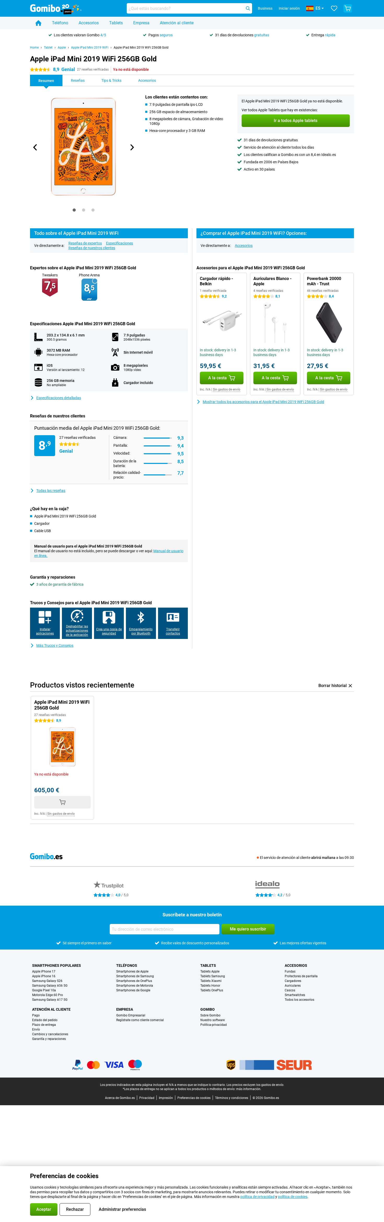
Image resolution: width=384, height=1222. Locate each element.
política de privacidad (257, 1197)
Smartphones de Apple (132, 971)
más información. (248, 1089)
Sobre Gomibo (210, 1015)
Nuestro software (212, 1020)
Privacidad (146, 1098)
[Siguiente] (131, 147)
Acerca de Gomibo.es (120, 1098)
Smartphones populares (56, 965)
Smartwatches (295, 995)
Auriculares (293, 985)
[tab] (74, 210)
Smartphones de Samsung (135, 976)
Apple (62, 47)
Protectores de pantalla (301, 976)
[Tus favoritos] (334, 8)
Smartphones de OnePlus (134, 981)
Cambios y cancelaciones (50, 1034)
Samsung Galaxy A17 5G (49, 1000)
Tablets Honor (210, 985)
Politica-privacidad (213, 1025)
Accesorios (89, 22)
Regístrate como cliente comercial (140, 1020)
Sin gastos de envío (226, 389)
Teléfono (60, 22)
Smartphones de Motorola (134, 985)
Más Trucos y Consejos (54, 645)
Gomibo (207, 1009)
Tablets (116, 22)
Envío (36, 1029)
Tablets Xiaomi (211, 981)
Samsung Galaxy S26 (47, 981)
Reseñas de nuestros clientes (91, 248)
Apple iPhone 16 (43, 976)
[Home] (38, 23)
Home (34, 47)
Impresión (166, 1098)
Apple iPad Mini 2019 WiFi (89, 47)
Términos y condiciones (231, 1098)
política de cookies (292, 1197)
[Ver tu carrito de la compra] (347, 8)
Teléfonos (126, 965)
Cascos (290, 990)
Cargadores (293, 981)
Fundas (290, 971)
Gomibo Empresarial (130, 1015)
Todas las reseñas (50, 490)
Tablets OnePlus (211, 990)
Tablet (48, 47)
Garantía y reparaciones (49, 1039)
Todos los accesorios (299, 1000)
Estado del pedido (44, 1020)
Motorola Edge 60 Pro (47, 995)
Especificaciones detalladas (58, 398)
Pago (36, 1015)
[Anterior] (35, 147)
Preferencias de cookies (194, 1098)
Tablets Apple (209, 971)
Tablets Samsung (212, 976)
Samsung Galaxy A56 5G (49, 985)
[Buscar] (248, 8)
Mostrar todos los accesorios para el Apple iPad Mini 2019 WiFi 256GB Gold (263, 402)
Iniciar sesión (289, 8)
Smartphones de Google (133, 990)
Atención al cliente (177, 22)
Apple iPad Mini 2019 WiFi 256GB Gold (141, 47)
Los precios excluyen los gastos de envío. (255, 1085)
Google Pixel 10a (44, 990)
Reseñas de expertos (85, 243)
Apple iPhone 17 (43, 971)
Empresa (141, 22)
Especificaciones (119, 243)
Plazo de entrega (44, 1025)
